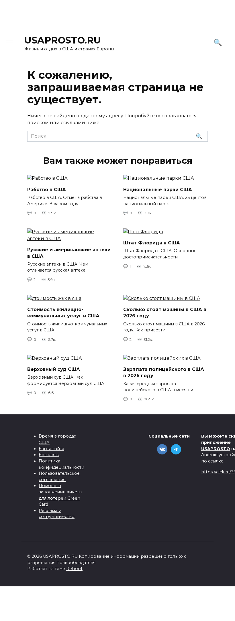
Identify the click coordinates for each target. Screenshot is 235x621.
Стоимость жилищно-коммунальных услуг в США (63, 313)
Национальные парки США (157, 189)
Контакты (49, 454)
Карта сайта (51, 448)
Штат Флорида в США (151, 243)
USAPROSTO (215, 448)
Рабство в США (46, 189)
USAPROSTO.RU (62, 40)
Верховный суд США (53, 369)
